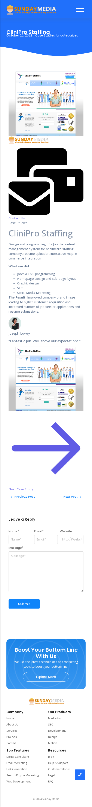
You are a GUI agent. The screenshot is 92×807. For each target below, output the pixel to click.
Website (66, 531)
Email (39, 531)
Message (16, 547)
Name (14, 531)
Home (10, 718)
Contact (11, 743)
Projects (11, 737)
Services (12, 731)
